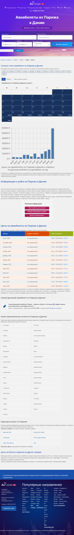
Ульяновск (39, 490)
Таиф (37, 503)
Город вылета (5, 34)
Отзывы (61, 8)
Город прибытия (41, 34)
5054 (65, 260)
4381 (65, 251)
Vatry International (8, 443)
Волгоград (39, 497)
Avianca (46, 497)
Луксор (38, 499)
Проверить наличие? (55, 308)
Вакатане (33, 499)
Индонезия (25, 501)
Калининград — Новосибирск (61, 497)
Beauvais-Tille (7, 432)
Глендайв (33, 503)
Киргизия (24, 488)
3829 (65, 238)
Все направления (59, 505)
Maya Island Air (45, 510)
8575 (65, 273)
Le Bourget (6, 437)
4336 (65, 247)
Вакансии (3, 494)
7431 (65, 268)
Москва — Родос (58, 490)
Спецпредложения (11, 8)
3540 (65, 242)
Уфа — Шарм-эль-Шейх (60, 494)
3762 (65, 255)
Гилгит (38, 488)
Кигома (38, 494)
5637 (65, 264)
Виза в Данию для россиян (37, 208)
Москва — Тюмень (58, 499)
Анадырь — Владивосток (60, 488)
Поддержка (48, 8)
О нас (54, 8)
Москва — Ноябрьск (59, 503)
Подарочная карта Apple (35, 8)
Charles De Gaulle (39, 432)
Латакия (38, 492)
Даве (32, 488)
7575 (65, 277)
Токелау (24, 508)
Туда (3, 41)
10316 (66, 286)
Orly (35, 443)
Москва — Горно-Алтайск (60, 501)
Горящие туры (22, 8)
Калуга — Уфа (57, 492)
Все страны (26, 512)
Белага (32, 494)
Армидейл (33, 492)
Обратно (19, 41)
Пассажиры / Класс (38, 41)
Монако (24, 510)
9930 (65, 281)
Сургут (38, 501)
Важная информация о (37, 215)
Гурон (32, 501)
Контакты (68, 8)
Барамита (33, 497)
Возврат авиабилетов (7, 492)
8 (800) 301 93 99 (38, 11)
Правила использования (7, 497)
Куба (23, 494)
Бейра (32, 490)
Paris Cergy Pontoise (40, 437)
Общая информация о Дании (37, 211)
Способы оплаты (5, 491)
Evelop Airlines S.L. (46, 516)
